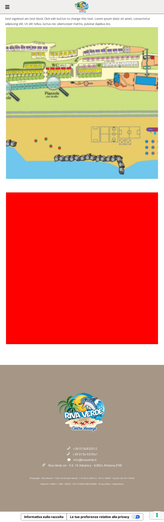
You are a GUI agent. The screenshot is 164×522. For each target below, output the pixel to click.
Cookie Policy (118, 483)
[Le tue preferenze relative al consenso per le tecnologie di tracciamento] (157, 515)
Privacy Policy (105, 483)
